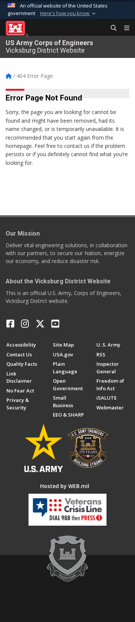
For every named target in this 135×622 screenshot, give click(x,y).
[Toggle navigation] (123, 28)
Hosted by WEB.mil (64, 486)
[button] (68, 13)
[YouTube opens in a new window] (55, 323)
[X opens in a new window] (40, 323)
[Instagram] (25, 323)
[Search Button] (111, 28)
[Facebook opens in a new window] (10, 323)
